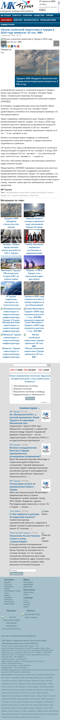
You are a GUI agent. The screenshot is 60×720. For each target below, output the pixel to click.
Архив (25, 607)
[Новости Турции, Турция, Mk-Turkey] (31, 614)
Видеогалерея (9, 604)
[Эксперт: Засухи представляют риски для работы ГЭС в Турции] (12, 231)
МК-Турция (6, 15)
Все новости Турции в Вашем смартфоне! (18, 636)
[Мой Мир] (12, 46)
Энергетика (33, 195)
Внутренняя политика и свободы (29, 392)
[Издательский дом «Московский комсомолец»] (11, 620)
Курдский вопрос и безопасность (29, 394)
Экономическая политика (26, 386)
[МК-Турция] (18, 6)
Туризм (49, 15)
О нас (25, 600)
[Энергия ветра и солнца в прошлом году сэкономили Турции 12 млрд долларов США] (35, 205)
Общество (39, 15)
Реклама (26, 604)
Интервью (8, 597)
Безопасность (31, 20)
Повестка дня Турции (20, 533)
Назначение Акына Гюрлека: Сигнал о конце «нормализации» (25, 539)
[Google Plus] (18, 46)
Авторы (26, 594)
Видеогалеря (28, 584)
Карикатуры (27, 586)
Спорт (6, 593)
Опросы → (45, 402)
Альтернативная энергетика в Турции (20, 193)
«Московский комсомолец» (12, 643)
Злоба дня (8, 599)
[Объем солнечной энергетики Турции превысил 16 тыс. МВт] (35, 335)
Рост (9, 195)
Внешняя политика (23, 389)
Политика (27, 15)
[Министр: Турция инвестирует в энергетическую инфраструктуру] (12, 335)
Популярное (8, 586)
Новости (16, 15)
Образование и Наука (12, 591)
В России (7, 584)
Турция (15, 195)
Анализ (7, 595)
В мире (7, 589)
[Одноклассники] (8, 46)
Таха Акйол (15, 511)
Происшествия (48, 20)
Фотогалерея (9, 602)
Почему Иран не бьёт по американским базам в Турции (22, 487)
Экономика (6, 20)
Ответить (30, 398)
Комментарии (7, 25)
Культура (18, 20)
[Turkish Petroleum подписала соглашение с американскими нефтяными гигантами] (35, 231)
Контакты (26, 602)
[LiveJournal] (15, 46)
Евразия (7, 582)
